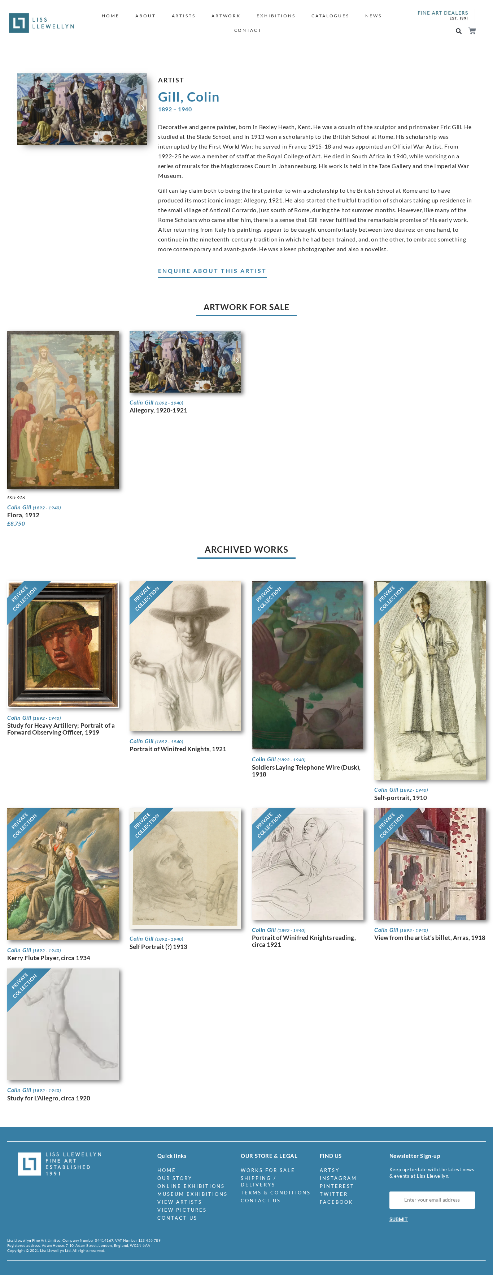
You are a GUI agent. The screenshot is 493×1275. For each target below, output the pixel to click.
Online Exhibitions (191, 1186)
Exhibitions (276, 15)
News (373, 15)
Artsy (330, 1170)
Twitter (334, 1194)
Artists (184, 15)
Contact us (177, 1218)
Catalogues (330, 15)
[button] (459, 31)
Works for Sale (268, 1170)
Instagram (338, 1178)
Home (110, 15)
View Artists (179, 1202)
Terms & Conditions (276, 1192)
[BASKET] (472, 31)
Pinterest (337, 1186)
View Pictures (182, 1210)
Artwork (226, 15)
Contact (248, 30)
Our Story (174, 1178)
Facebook (336, 1202)
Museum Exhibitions (192, 1194)
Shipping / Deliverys (258, 1181)
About (145, 15)
